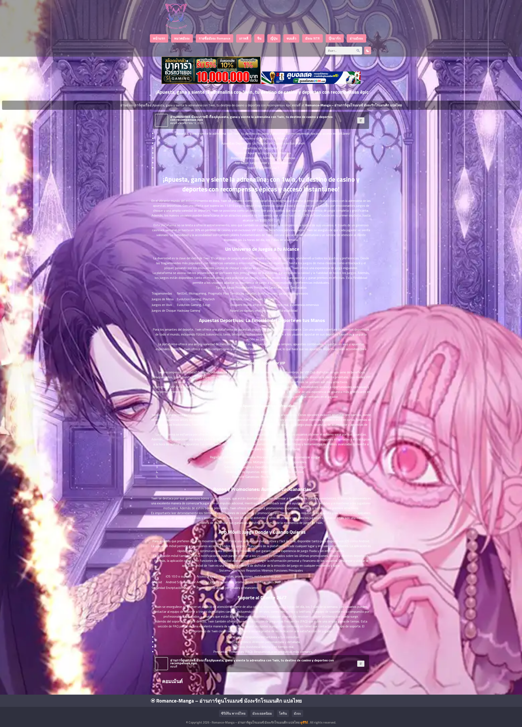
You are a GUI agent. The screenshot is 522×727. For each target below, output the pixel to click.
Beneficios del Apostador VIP (263, 148)
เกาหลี (243, 38)
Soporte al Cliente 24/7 (263, 167)
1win (224, 200)
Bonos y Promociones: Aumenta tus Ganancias (263, 157)
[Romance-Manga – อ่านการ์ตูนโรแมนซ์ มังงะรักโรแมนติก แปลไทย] (176, 28)
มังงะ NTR (312, 38)
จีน (259, 38)
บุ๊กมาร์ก (335, 38)
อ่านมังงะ (356, 38)
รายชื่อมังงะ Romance (214, 38)
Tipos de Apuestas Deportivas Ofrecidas (263, 153)
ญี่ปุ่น (274, 38)
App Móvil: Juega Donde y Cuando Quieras (263, 162)
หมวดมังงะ (182, 38)
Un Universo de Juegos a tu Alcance (263, 138)
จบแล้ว (291, 38)
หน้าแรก (159, 38)
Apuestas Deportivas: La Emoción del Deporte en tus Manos (263, 143)
